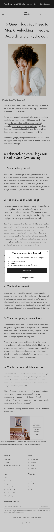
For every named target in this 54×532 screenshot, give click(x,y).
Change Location (27, 277)
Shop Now (27, 270)
